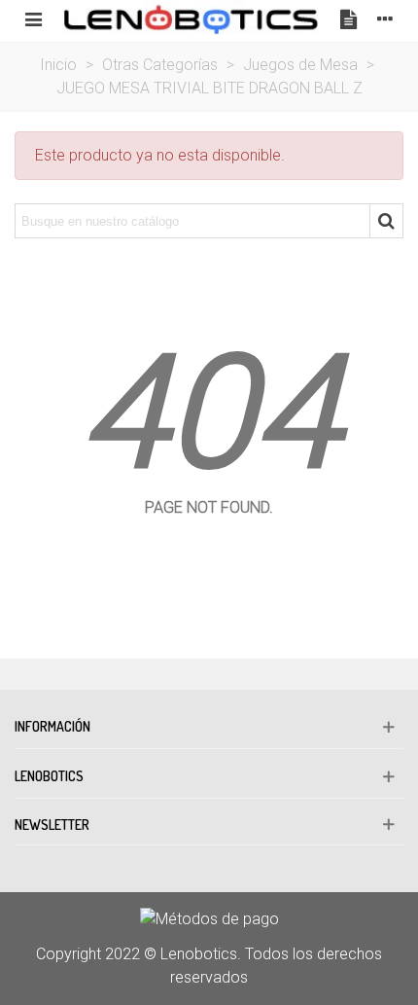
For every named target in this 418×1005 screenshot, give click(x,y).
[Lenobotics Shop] (191, 18)
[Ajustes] (384, 18)
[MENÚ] (33, 18)
